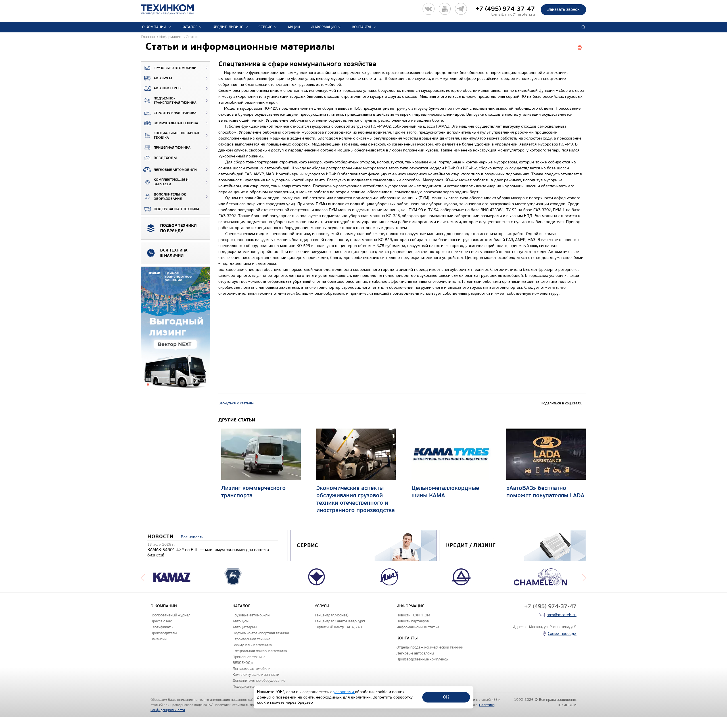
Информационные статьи (417, 627)
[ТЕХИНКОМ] (173, 9)
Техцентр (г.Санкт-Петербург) (340, 621)
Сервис (265, 27)
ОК (446, 697)
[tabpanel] (175, 330)
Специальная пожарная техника (176, 135)
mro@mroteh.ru (520, 14)
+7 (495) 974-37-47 (505, 9)
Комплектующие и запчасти (171, 182)
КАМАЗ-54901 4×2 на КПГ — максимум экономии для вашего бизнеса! (208, 552)
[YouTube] (445, 9)
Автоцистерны (167, 88)
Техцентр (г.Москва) (331, 615)
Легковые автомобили (175, 170)
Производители (164, 633)
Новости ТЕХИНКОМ (413, 615)
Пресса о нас (161, 621)
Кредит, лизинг (228, 27)
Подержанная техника (176, 209)
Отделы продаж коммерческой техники (429, 647)
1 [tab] (148, 384)
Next (584, 577)
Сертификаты (162, 627)
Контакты (361, 27)
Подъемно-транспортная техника (175, 100)
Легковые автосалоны (415, 653)
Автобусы (163, 78)
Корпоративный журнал (170, 615)
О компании (154, 27)
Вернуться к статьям (236, 403)
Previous (142, 577)
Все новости (192, 537)
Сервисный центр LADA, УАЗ (338, 627)
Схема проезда (562, 633)
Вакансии (158, 639)
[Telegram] (461, 9)
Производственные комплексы (422, 659)
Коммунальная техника (176, 123)
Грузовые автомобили (175, 68)
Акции (294, 27)
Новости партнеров (412, 621)
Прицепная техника (172, 148)
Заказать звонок (563, 9)
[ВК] (428, 9)
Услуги (322, 606)
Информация (324, 27)
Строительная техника (175, 113)
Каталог (189, 27)
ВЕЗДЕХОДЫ (165, 158)
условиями (344, 691)
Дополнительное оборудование (170, 196)
